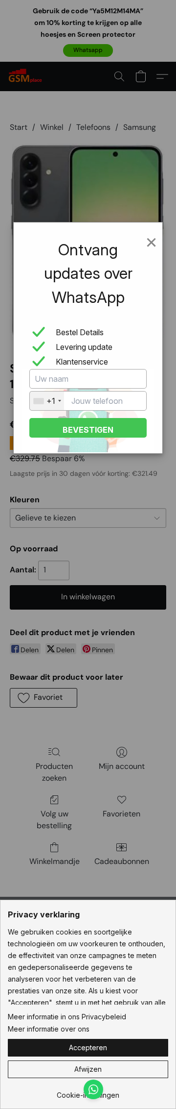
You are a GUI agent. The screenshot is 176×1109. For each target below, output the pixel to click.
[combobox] (47, 401)
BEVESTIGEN (88, 430)
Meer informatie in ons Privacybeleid (67, 1016)
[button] (88, 1048)
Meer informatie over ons (48, 1029)
